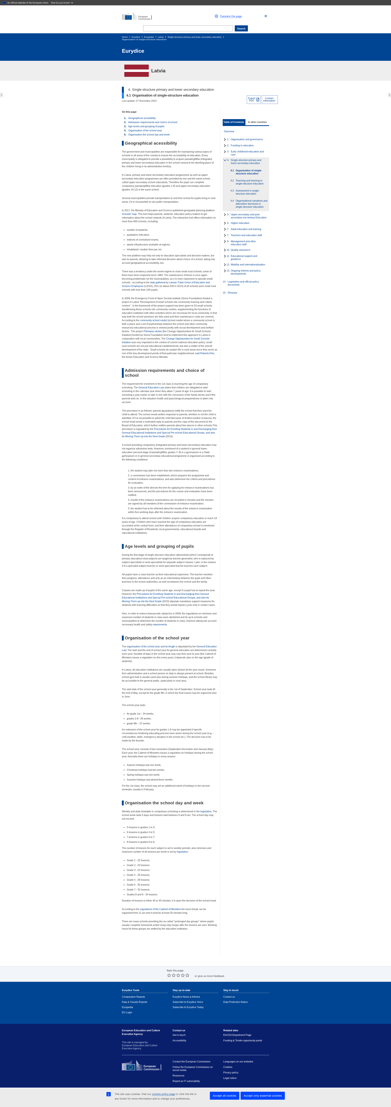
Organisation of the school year (145, 130)
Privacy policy (230, 1072)
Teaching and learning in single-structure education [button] (390, 95)
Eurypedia (149, 37)
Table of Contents (233, 122)
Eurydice (136, 37)
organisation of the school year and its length (151, 646)
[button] (266, 16)
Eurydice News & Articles (186, 997)
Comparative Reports (133, 997)
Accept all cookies (224, 1095)
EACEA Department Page (237, 1035)
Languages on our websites (238, 1061)
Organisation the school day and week (149, 134)
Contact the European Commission (191, 1061)
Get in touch (179, 1035)
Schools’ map (129, 214)
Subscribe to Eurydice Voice (188, 1002)
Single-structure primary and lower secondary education (195, 37)
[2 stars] (171, 975)
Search (241, 28)
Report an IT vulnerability (186, 1081)
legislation (206, 811)
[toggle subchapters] (224, 140)
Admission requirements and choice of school (152, 122)
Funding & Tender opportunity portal (242, 1040)
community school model (153, 320)
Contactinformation (269, 99)
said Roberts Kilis (204, 353)
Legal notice (230, 1078)
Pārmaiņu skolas (153, 331)
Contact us (229, 997)
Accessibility (179, 1040)
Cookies (227, 1067)
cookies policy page (163, 1094)
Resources (178, 1075)
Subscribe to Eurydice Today (188, 1007)
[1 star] (169, 975)
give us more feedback (211, 976)
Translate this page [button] (231, 16)
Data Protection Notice (235, 1002)
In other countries (257, 122)
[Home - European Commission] (157, 16)
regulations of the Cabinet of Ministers (160, 909)
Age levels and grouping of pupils (146, 126)
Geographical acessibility (142, 118)
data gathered (157, 282)
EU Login (127, 1012)
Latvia (161, 37)
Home (125, 37)
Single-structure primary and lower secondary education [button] (1, 95)
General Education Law (151, 387)
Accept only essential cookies (263, 1095)
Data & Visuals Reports (134, 1002)
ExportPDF (251, 99)
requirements (160, 624)
